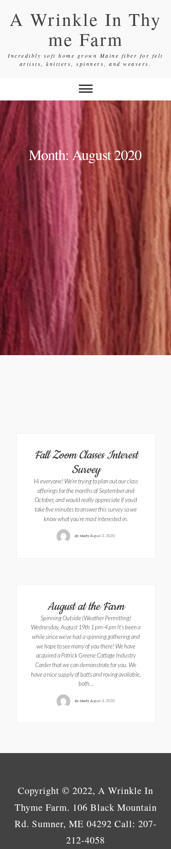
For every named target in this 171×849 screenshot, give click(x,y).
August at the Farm (85, 606)
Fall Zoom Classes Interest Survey (86, 462)
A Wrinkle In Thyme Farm (85, 29)
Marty (84, 535)
